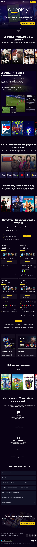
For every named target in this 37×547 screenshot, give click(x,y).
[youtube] (35, 535)
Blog (17, 535)
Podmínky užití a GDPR (12, 535)
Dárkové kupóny (3, 535)
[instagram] (30, 535)
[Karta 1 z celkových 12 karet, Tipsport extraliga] (6, 128)
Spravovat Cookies (4, 537)
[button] (27, 23)
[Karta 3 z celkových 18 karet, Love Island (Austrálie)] (28, 204)
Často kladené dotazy (4, 533)
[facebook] (27, 535)
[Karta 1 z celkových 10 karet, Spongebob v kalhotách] (6, 382)
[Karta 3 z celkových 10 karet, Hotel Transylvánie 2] (28, 382)
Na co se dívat (20, 533)
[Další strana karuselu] (36, 56)
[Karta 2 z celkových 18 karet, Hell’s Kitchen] (17, 204)
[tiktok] (32, 535)
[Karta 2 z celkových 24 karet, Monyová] (17, 56)
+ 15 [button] (18, 239)
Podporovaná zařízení (13, 533)
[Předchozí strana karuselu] (0, 56)
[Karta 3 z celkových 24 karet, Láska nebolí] (28, 56)
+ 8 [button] (14, 305)
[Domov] (3, 2)
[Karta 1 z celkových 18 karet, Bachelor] (6, 204)
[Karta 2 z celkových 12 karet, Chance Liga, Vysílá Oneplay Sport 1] (17, 128)
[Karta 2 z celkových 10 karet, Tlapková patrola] (17, 382)
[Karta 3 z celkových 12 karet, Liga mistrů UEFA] (28, 128)
